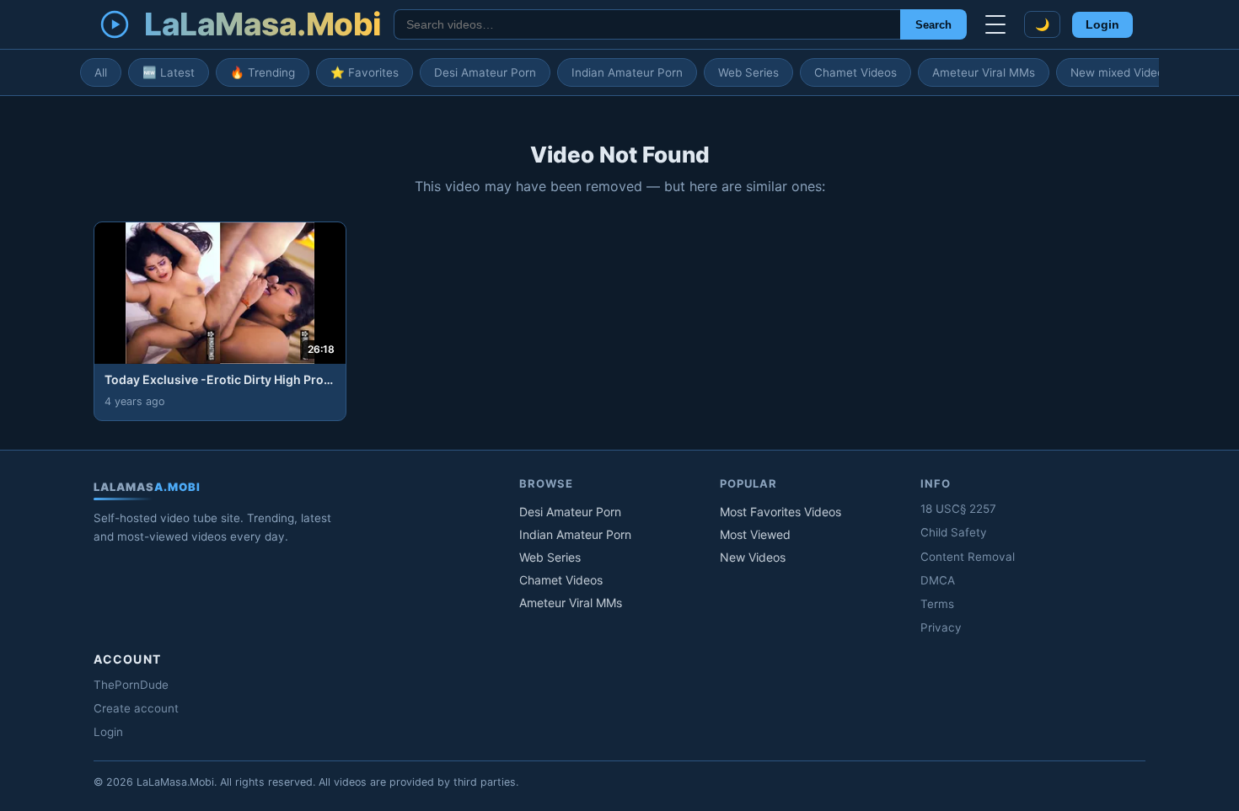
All (100, 72)
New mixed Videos (1120, 72)
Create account (136, 708)
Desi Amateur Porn (485, 72)
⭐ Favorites (364, 72)
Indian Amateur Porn (627, 72)
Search (933, 25)
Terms (937, 604)
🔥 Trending (262, 72)
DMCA (937, 580)
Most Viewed (755, 534)
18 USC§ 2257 (958, 508)
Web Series (748, 72)
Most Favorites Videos (780, 511)
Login (1102, 25)
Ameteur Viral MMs (983, 72)
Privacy (941, 627)
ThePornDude (131, 684)
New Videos (753, 557)
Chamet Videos (855, 72)
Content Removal (967, 556)
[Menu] (995, 24)
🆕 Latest (168, 72)
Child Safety (953, 532)
